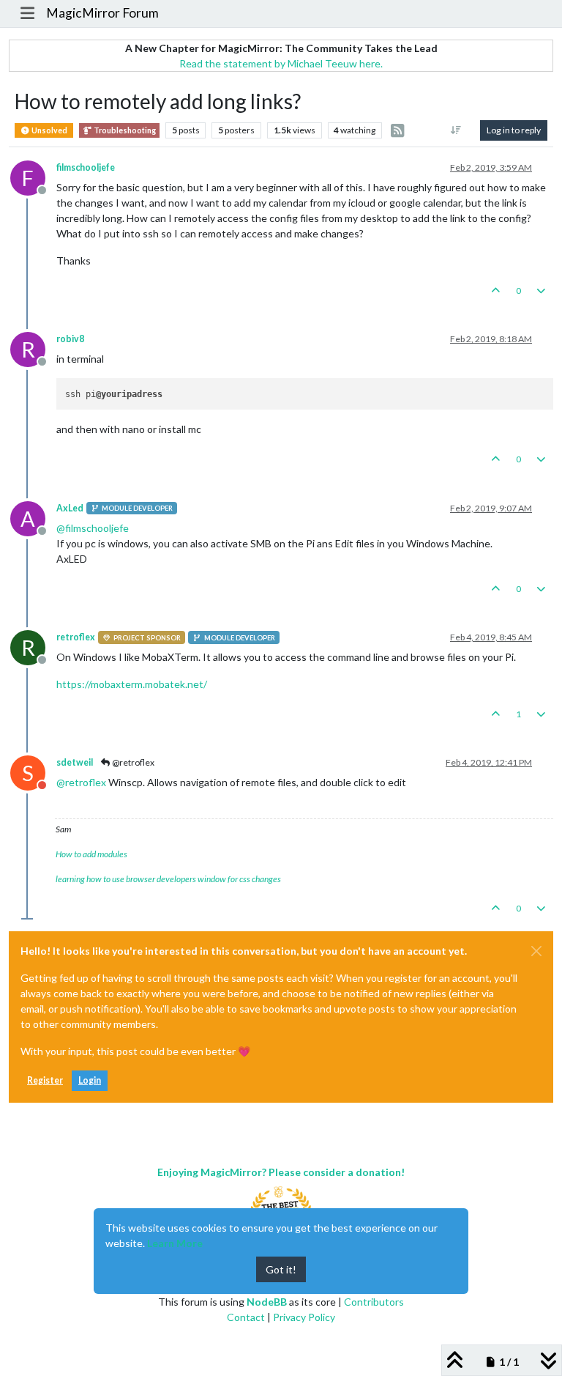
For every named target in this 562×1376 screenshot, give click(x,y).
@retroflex (132, 762)
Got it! (281, 1269)
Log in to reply (514, 130)
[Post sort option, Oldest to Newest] (456, 130)
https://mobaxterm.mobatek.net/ (131, 684)
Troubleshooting (124, 130)
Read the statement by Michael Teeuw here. (281, 63)
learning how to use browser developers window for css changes (168, 878)
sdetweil (74, 762)
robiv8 (70, 338)
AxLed (69, 508)
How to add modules (91, 853)
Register (45, 1080)
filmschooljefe (85, 167)
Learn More (175, 1243)
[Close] (536, 951)
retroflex (75, 637)
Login (89, 1080)
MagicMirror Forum (102, 13)
